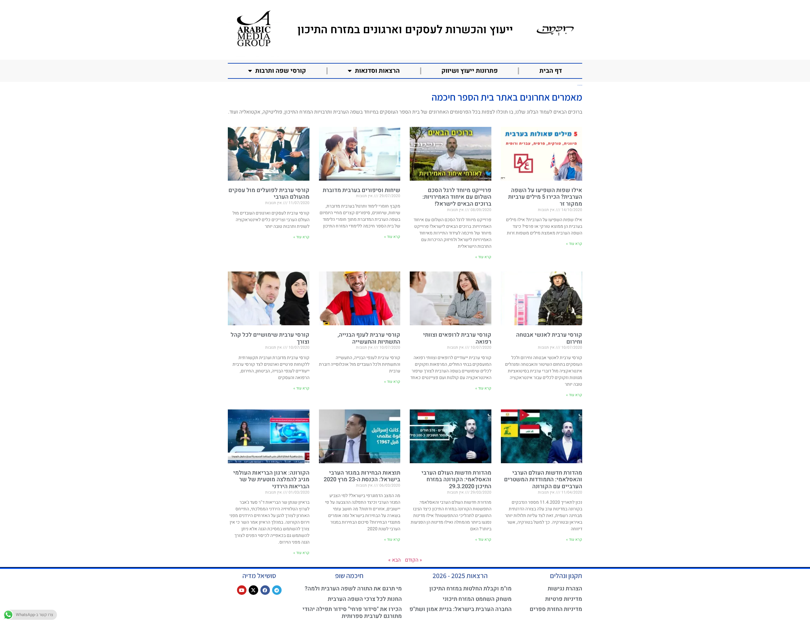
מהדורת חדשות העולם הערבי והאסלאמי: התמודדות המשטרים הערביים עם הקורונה (543, 480)
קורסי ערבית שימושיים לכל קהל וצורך (270, 338)
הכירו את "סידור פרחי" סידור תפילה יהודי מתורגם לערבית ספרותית (352, 612)
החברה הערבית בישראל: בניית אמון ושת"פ (460, 609)
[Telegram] (277, 590)
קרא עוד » (574, 243)
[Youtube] (241, 590)
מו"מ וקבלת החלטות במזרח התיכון (470, 588)
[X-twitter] (253, 590)
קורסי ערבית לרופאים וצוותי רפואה (457, 338)
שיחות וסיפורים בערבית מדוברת (361, 190)
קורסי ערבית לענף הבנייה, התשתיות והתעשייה (369, 338)
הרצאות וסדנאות (377, 70)
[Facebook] (265, 590)
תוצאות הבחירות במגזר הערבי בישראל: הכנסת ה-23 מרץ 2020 (362, 476)
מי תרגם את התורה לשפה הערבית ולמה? (353, 588)
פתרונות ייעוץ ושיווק (469, 70)
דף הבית (550, 70)
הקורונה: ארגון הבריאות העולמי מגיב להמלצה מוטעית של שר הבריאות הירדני (271, 480)
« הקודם (413, 560)
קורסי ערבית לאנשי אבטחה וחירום (549, 338)
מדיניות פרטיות (563, 599)
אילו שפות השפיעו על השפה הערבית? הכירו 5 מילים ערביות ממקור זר (545, 197)
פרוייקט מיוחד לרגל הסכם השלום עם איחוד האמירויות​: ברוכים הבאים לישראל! (456, 197)
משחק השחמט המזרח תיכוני (477, 599)
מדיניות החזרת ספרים (556, 609)
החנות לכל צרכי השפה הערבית (365, 599)
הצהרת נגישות (565, 588)
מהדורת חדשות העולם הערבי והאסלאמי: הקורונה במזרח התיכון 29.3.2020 (456, 480)
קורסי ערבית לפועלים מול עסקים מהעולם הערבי (268, 194)
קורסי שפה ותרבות (280, 70)
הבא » (394, 560)
